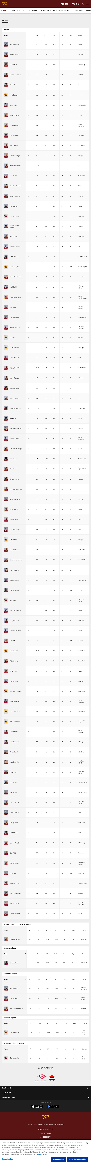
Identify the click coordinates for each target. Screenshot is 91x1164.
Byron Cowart (14, 216)
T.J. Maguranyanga (16, 489)
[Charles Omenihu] (6, 630)
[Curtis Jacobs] (6, 1058)
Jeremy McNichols (16, 560)
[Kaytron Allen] (6, 54)
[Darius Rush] (6, 732)
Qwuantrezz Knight (16, 449)
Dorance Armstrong (16, 75)
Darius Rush (14, 732)
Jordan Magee (14, 479)
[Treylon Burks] (6, 135)
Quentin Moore (14, 580)
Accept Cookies (58, 1159)
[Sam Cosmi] (6, 206)
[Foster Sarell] (6, 752)
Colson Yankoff (15, 913)
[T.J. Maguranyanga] (6, 489)
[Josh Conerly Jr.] (6, 196)
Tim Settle (13, 782)
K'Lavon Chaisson (15, 165)
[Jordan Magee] (6, 479)
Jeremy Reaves (15, 701)
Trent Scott (13, 772)
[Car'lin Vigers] (6, 863)
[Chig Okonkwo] (6, 620)
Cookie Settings (8, 1159)
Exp (71, 35)
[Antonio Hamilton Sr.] (6, 297)
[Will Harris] (6, 307)
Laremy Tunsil (14, 843)
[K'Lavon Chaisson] (6, 166)
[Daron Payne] (6, 681)
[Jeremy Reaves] (6, 701)
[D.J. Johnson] (6, 388)
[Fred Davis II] (6, 257)
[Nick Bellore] (6, 988)
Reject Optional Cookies (77, 1159)
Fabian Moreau (14, 590)
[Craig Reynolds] (6, 711)
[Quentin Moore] (6, 580)
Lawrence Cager (15, 155)
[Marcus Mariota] (6, 499)
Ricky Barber (14, 85)
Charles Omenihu (15, 630)
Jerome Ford (14, 963)
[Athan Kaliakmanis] (6, 428)
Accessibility (45, 1137)
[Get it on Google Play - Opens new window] (53, 1108)
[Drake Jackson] (6, 358)
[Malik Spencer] (6, 802)
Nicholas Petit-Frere (16, 691)
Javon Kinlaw (14, 438)
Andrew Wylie (14, 903)
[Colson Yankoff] (6, 913)
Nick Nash (13, 600)
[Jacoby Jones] (6, 398)
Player (6, 35)
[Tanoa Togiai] (6, 833)
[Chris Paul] (6, 671)
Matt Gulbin (13, 287)
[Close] (87, 1143)
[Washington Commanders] (45, 1117)
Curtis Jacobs (14, 1058)
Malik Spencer (14, 802)
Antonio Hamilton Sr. (16, 297)
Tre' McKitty (13, 540)
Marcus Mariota (15, 499)
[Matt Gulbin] (6, 287)
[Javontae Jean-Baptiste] (6, 368)
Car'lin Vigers (14, 863)
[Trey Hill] (6, 337)
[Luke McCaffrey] (6, 529)
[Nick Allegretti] (6, 44)
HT (45, 35)
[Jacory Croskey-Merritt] (6, 226)
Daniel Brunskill (15, 1032)
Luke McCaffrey (15, 529)
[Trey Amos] (6, 64)
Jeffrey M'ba (14, 519)
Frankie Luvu (14, 469)
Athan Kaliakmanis (16, 428)
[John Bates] (6, 105)
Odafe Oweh (14, 651)
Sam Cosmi (14, 206)
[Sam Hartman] (6, 317)
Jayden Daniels (15, 246)
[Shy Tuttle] (6, 853)
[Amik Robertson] (6, 721)
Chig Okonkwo (14, 620)
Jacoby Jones (14, 398)
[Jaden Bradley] (6, 115)
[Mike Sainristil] (6, 742)
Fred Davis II (14, 257)
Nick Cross (13, 236)
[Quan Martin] (6, 509)
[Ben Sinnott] (6, 792)
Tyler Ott (12, 641)
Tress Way (13, 873)
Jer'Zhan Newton (15, 610)
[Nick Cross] (6, 236)
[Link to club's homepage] (5, 3)
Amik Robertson (15, 721)
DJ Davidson (14, 998)
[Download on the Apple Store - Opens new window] (37, 1107)
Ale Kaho (13, 418)
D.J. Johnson (14, 388)
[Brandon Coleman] (6, 186)
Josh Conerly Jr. (15, 196)
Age (62, 35)
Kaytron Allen (14, 54)
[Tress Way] (6, 873)
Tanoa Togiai (14, 833)
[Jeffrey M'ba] (6, 519)
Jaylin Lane (13, 459)
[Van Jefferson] (6, 378)
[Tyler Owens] (6, 661)
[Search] (83, 3)
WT (54, 35)
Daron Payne (14, 681)
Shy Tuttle (13, 853)
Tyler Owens (14, 661)
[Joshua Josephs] (6, 408)
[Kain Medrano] (6, 570)
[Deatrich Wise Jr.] (6, 939)
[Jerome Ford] (6, 963)
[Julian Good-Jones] (6, 277)
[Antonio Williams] (6, 893)
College (80, 35)
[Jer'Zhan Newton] (6, 610)
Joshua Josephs (15, 408)
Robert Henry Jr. (15, 327)
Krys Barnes (14, 95)
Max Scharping (14, 762)
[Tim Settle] (6, 782)
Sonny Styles (14, 822)
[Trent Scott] (6, 772)
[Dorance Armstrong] (6, 75)
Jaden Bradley (14, 115)
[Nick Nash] (6, 600)
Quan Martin (14, 509)
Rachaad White (14, 883)
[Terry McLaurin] (6, 550)
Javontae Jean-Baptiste (15, 367)
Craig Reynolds (15, 711)
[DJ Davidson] (6, 998)
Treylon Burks (14, 135)
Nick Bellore (13, 988)
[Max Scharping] (6, 762)
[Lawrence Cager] (6, 155)
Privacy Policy (45, 1133)
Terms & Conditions (45, 1129)
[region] (45, 1151)
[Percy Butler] (6, 145)
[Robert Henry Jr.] (6, 327)
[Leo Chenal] (6, 176)
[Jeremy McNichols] (6, 560)
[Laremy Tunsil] (6, 843)
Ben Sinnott (14, 792)
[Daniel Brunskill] (6, 1032)
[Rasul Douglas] (6, 267)
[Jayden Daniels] (6, 246)
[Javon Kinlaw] (6, 438)
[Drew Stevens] (6, 812)
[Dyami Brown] (6, 125)
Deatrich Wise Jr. (15, 939)
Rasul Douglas (14, 267)
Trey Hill (12, 337)
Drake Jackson (14, 357)
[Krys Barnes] (6, 95)
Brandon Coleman (16, 186)
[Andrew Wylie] (6, 903)
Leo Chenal (13, 176)
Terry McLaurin (14, 550)
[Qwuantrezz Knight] (6, 449)
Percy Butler (14, 145)
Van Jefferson (14, 378)
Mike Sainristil (14, 742)
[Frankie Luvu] (6, 469)
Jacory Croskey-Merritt (15, 226)
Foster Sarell (14, 752)
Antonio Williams (15, 893)
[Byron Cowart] (6, 216)
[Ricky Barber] (6, 85)
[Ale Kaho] (6, 418)
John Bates (13, 105)
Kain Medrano (14, 570)
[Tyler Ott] (6, 641)
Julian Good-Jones (16, 277)
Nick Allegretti (14, 44)
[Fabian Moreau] (6, 590)
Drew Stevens (14, 812)
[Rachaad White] (6, 883)
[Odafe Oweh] (6, 651)
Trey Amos (13, 64)
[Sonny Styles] (6, 822)
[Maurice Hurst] (6, 347)
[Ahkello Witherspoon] (6, 1009)
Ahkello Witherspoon (16, 1008)
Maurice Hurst (14, 347)
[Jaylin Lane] (6, 459)
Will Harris (13, 307)
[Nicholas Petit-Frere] (6, 691)
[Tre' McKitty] (6, 539)
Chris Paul (13, 671)
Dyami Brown (14, 125)
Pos (37, 35)
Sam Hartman (14, 317)
